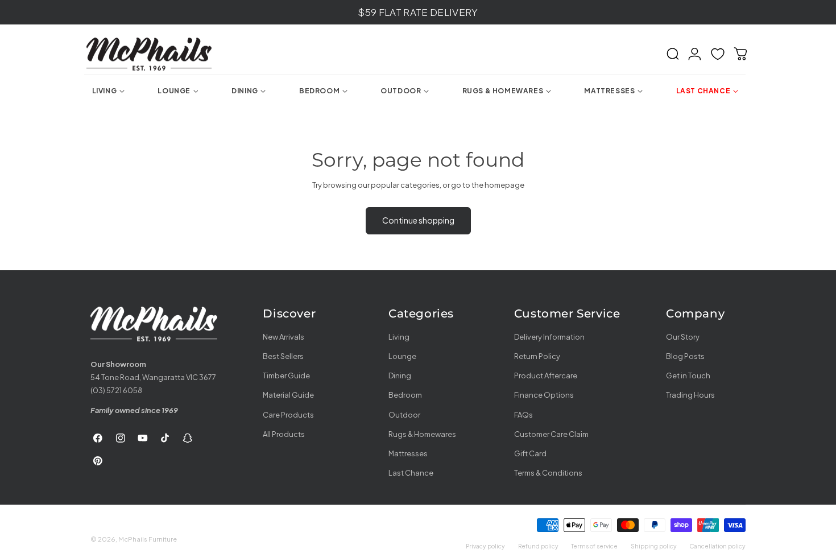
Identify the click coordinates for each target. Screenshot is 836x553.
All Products (284, 433)
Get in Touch (688, 375)
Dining (399, 375)
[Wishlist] (718, 54)
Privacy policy (485, 546)
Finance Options (544, 394)
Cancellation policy (717, 546)
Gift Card (530, 452)
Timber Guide (286, 375)
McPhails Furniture (147, 539)
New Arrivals (283, 336)
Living (398, 336)
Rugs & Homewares (422, 433)
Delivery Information (549, 336)
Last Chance (410, 472)
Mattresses (408, 452)
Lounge (402, 356)
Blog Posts (685, 356)
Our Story (683, 336)
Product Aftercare (545, 375)
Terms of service (594, 546)
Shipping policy (654, 546)
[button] (672, 54)
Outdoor (404, 414)
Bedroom (405, 394)
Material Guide (288, 394)
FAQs (523, 414)
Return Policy (537, 356)
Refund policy (538, 546)
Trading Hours (690, 394)
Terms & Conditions (548, 472)
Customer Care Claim (551, 433)
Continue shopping (418, 220)
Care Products (288, 414)
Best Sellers (283, 356)
